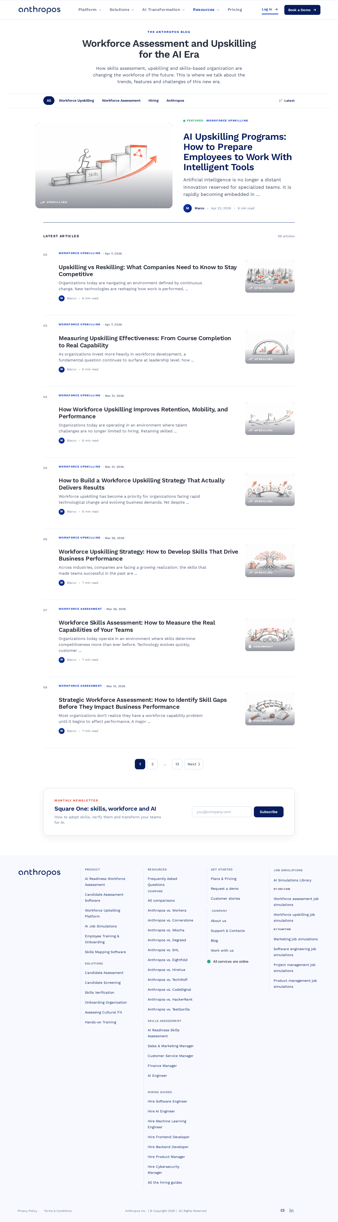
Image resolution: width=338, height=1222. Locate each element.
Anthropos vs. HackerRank (170, 999)
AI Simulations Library (292, 880)
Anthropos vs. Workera (167, 910)
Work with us (222, 950)
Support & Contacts (228, 931)
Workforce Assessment (121, 100)
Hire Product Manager (166, 1157)
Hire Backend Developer (168, 1147)
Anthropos (175, 100)
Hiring (153, 100)
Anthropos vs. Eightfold (168, 960)
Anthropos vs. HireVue (166, 970)
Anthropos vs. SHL (163, 950)
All (49, 100)
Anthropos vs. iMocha (166, 930)
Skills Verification (99, 992)
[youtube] (283, 1210)
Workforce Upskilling (76, 100)
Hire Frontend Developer (169, 1137)
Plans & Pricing (223, 879)
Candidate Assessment (104, 973)
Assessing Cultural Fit (103, 1012)
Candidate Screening (103, 983)
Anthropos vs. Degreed (167, 940)
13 (177, 764)
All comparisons (161, 900)
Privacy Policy (27, 1211)
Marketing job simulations (296, 939)
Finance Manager (162, 1066)
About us (218, 921)
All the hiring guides (165, 1182)
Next (192, 764)
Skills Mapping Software (105, 952)
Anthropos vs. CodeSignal (169, 989)
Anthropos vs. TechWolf (168, 980)
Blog (214, 940)
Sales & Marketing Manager (171, 1046)
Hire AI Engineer (161, 1111)
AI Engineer (157, 1076)
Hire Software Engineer (167, 1101)
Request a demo (225, 889)
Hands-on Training (100, 1022)
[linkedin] (291, 1210)
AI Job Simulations (101, 926)
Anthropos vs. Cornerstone (170, 920)
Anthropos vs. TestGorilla (169, 1009)
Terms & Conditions (58, 1211)
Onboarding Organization (106, 1002)
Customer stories (225, 898)
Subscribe (269, 812)
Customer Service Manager (170, 1056)
